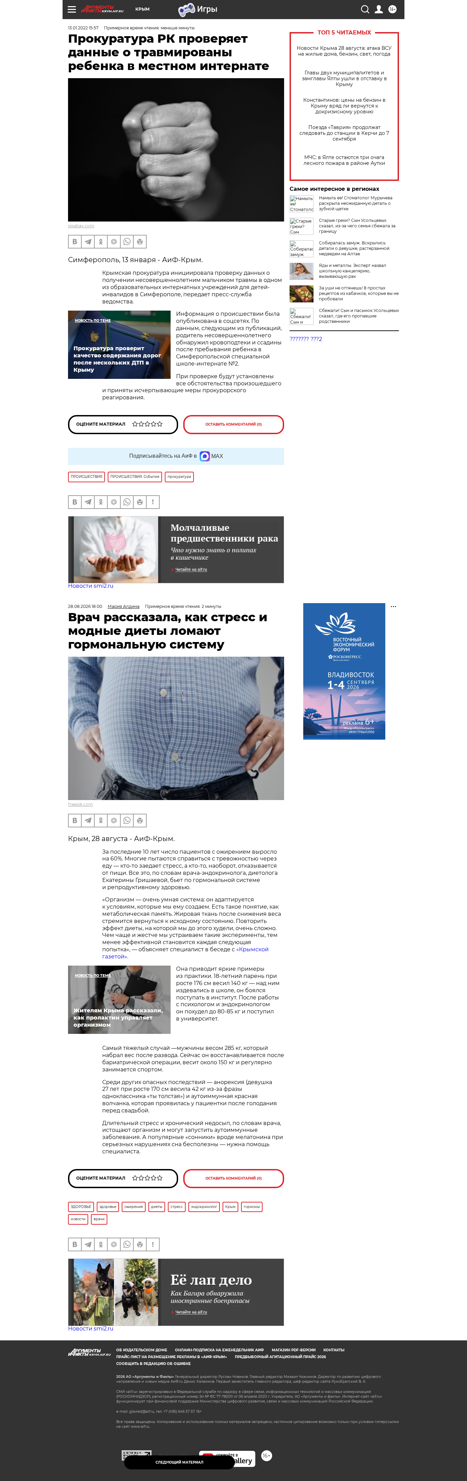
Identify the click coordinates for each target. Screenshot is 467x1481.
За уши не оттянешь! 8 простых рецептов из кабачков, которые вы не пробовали (359, 293)
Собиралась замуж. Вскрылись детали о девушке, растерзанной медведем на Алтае (354, 248)
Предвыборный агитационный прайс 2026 (280, 1357)
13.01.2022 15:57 (83, 27)
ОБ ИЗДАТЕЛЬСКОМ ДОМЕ (141, 1350)
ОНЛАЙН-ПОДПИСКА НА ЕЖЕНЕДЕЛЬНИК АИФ (219, 1350)
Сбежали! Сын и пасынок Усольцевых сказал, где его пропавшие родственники (359, 316)
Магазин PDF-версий (294, 1350)
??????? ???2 (306, 339)
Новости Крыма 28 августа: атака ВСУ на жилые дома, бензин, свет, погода (344, 51)
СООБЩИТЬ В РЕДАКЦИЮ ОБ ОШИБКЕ (153, 1364)
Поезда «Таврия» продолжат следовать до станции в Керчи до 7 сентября (344, 133)
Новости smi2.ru (91, 586)
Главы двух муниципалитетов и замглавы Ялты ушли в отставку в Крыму (344, 78)
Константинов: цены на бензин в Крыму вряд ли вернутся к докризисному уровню (344, 106)
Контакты (333, 1350)
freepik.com (80, 804)
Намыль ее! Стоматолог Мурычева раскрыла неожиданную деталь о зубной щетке (355, 203)
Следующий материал (179, 1462)
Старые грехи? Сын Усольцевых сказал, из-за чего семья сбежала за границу (357, 226)
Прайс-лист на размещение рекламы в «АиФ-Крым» (171, 1357)
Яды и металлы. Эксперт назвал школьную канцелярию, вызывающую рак (352, 271)
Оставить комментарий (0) (233, 424)
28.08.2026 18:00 (85, 606)
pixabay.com (81, 225)
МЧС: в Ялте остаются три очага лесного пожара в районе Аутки (344, 160)
